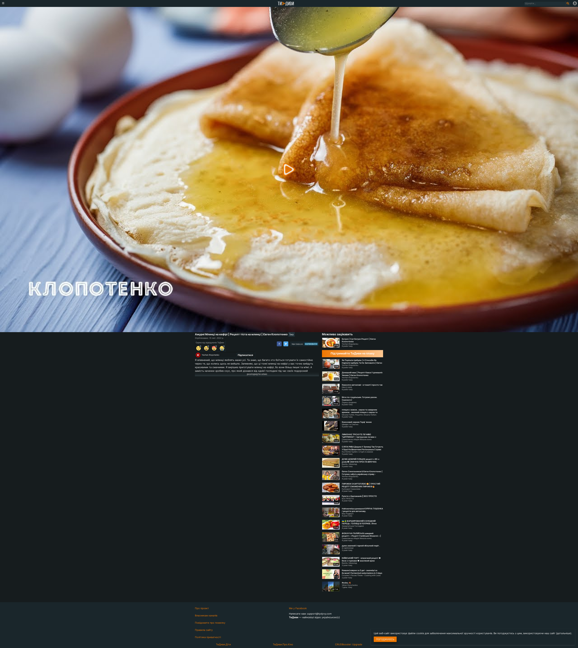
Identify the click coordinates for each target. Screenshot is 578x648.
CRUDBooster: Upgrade (348, 644)
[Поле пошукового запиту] (568, 3)
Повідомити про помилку (210, 622)
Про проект (202, 608)
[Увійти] (575, 3)
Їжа (292, 334)
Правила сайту (204, 629)
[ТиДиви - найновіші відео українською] (286, 4)
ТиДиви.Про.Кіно (283, 644)
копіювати (311, 344)
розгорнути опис (257, 373)
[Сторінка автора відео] (198, 355)
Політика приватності (208, 637)
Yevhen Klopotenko (210, 355)
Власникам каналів (206, 615)
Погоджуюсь (385, 639)
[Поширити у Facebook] (279, 343)
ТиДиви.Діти (223, 644)
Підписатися (245, 355)
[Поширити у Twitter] (285, 343)
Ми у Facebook (298, 608)
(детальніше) (563, 633)
